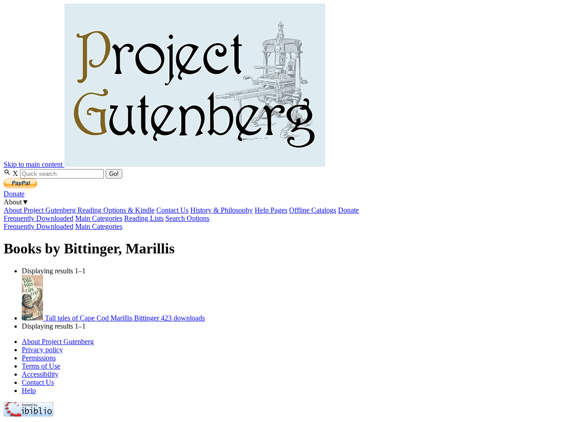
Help (29, 390)
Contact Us (172, 210)
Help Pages (271, 210)
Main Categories (98, 218)
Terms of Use (41, 366)
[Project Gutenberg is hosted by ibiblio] (28, 414)
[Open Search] (8, 173)
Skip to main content (34, 164)
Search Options (187, 218)
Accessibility (40, 374)
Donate (14, 194)
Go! (114, 173)
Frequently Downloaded (38, 218)
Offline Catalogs (312, 210)
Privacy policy (42, 350)
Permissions (39, 358)
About (16, 202)
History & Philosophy (221, 210)
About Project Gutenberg (40, 210)
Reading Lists (144, 218)
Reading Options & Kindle (116, 210)
